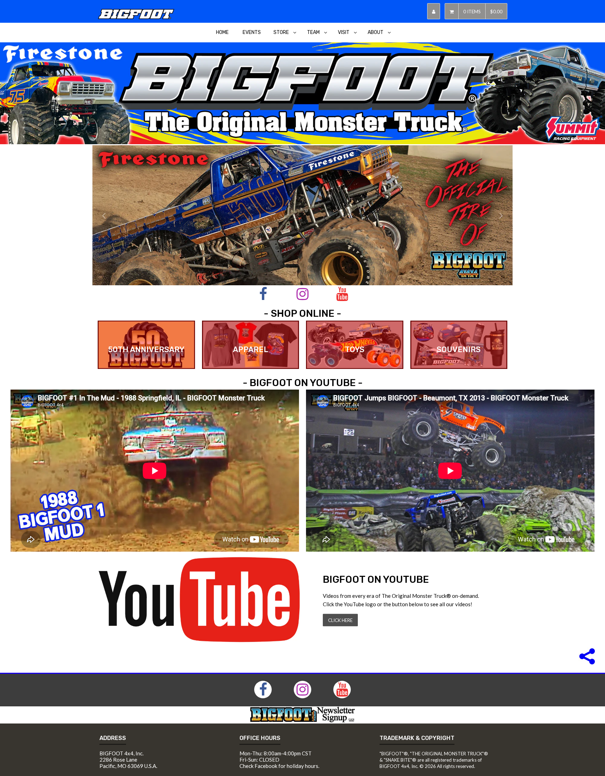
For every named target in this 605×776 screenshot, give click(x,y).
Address (112, 738)
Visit (343, 32)
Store (281, 32)
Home (222, 32)
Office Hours (259, 738)
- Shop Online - (302, 313)
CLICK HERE (340, 620)
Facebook (266, 766)
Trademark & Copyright (417, 738)
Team (313, 32)
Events (252, 32)
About (375, 32)
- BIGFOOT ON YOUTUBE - (303, 383)
